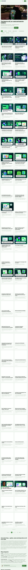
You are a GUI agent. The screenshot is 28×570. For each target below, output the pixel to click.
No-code (7, 32)
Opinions (3, 32)
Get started (16, 27)
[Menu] (26, 1)
